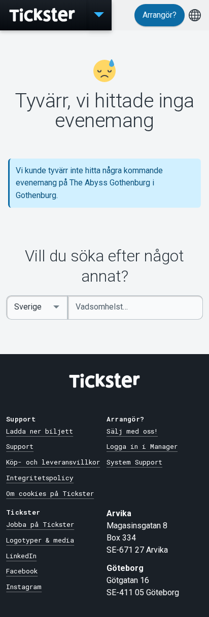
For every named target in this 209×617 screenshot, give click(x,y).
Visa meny (99, 15)
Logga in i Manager (142, 446)
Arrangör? (160, 15)
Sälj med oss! (132, 431)
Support (19, 446)
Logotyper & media (40, 540)
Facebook (22, 571)
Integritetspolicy (40, 478)
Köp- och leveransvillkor (53, 462)
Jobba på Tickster (40, 524)
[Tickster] (43, 15)
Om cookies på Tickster (50, 493)
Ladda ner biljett (39, 431)
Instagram (24, 587)
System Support (134, 462)
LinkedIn (21, 556)
